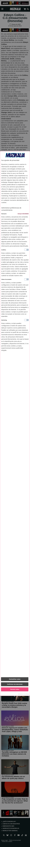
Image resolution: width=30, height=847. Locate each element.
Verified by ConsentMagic (23, 694)
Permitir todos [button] (14, 689)
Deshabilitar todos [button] (14, 679)
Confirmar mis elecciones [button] (14, 684)
